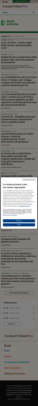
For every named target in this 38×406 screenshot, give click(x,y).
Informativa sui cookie (24, 206)
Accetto (19, 224)
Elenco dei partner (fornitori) (10, 215)
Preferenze (19, 220)
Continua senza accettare (29, 179)
